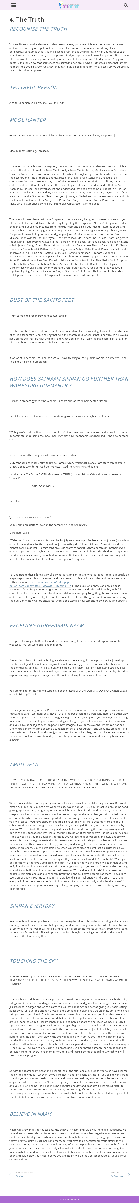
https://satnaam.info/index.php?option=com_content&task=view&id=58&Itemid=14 (40, 583)
